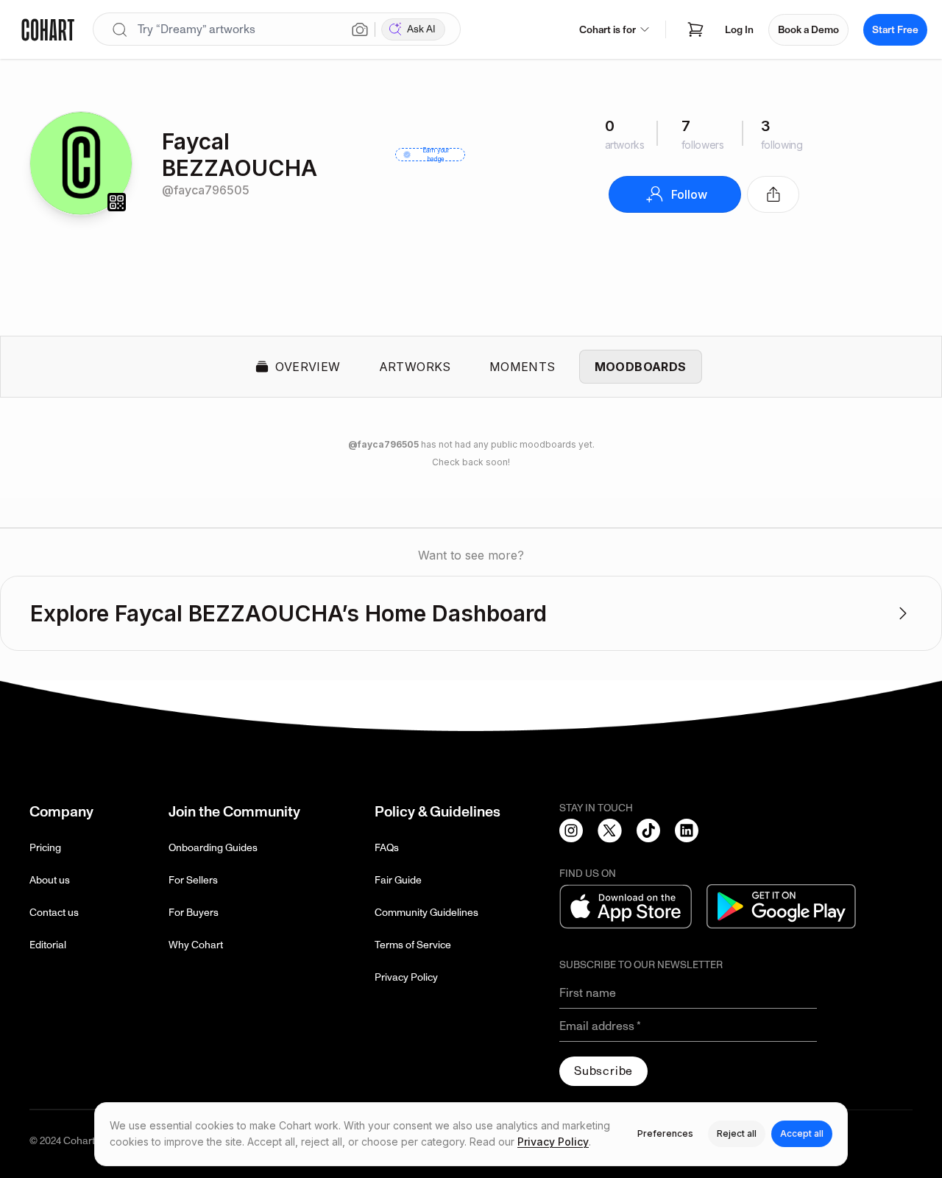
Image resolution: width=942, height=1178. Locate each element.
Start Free (895, 30)
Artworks (415, 366)
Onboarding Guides (213, 848)
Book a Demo (808, 30)
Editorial (47, 945)
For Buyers (194, 913)
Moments (522, 366)
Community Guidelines (426, 913)
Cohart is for (607, 30)
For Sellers (193, 880)
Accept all (802, 1133)
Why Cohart (196, 945)
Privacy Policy (406, 977)
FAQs (387, 848)
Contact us (54, 913)
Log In (739, 30)
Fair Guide (398, 880)
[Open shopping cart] (695, 29)
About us (49, 880)
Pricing (45, 848)
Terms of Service (413, 945)
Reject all (737, 1133)
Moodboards (641, 366)
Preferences (665, 1133)
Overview (307, 366)
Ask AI (421, 29)
